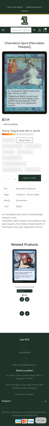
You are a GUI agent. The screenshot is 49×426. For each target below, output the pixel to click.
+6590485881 (24, 352)
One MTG (24, 339)
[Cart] (45, 30)
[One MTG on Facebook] (22, 3)
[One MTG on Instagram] (27, 3)
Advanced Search (34, 7)
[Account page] (39, 30)
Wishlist (24, 11)
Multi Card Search (15, 7)
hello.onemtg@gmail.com (24, 365)
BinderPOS (32, 415)
